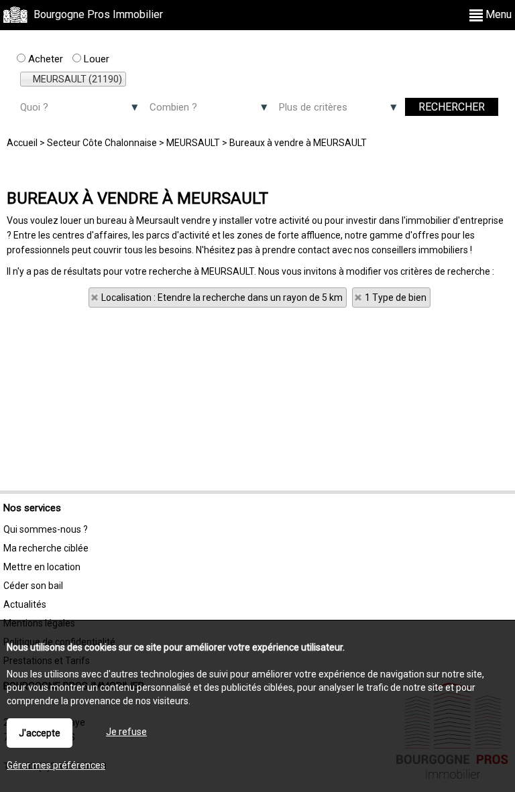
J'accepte (39, 733)
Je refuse (126, 731)
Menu (497, 14)
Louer (95, 59)
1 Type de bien (395, 297)
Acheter (44, 59)
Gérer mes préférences (56, 765)
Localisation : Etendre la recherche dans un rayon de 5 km (222, 297)
